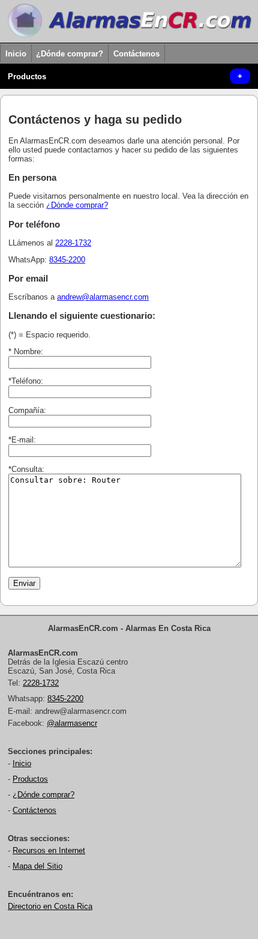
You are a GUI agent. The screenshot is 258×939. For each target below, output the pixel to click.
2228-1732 (73, 242)
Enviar (24, 583)
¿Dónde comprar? (69, 53)
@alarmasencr (72, 723)
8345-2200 (67, 259)
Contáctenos (136, 53)
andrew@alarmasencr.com (103, 296)
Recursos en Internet (49, 850)
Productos (27, 76)
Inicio (15, 53)
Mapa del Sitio (37, 866)
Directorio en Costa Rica (50, 906)
